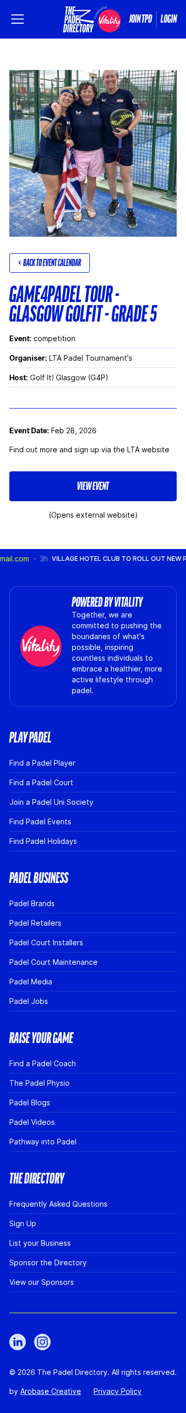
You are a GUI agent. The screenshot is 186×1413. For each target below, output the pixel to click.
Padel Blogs (29, 1102)
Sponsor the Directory (48, 1262)
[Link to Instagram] (42, 1342)
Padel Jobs (28, 1001)
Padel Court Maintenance (53, 962)
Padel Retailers (35, 923)
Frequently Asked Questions (58, 1203)
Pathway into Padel (42, 1141)
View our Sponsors (41, 1282)
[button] (19, 19)
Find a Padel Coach (42, 1063)
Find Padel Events (40, 821)
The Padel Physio (39, 1083)
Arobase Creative (50, 1391)
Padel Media (30, 981)
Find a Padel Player (42, 762)
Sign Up (22, 1223)
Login (169, 19)
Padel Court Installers (46, 942)
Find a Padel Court (41, 782)
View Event (93, 486)
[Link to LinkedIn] (17, 1342)
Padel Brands (32, 903)
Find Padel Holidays (43, 841)
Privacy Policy (118, 1391)
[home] (92, 19)
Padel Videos (32, 1122)
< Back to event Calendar (49, 263)
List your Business (40, 1243)
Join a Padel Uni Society (51, 802)
